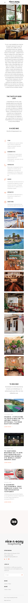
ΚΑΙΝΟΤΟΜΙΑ (10, 201)
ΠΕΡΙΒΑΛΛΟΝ (10, 164)
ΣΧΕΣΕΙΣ (9, 179)
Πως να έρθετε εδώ (8, 555)
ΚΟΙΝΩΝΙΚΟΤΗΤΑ (11, 151)
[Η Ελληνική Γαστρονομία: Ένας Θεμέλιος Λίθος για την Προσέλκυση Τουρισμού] (14, 474)
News (10, 583)
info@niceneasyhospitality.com (11, 556)
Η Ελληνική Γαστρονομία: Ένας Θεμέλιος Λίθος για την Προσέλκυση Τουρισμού (13, 488)
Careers (6, 583)
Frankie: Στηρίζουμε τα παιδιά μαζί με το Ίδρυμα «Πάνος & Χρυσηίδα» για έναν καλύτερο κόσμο (14, 420)
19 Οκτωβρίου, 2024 (8, 414)
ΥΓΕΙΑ (8, 140)
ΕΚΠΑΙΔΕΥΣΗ (10, 192)
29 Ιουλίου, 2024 (7, 482)
